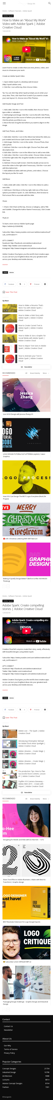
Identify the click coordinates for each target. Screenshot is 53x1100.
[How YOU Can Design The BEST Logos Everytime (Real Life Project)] (26, 477)
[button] (9, 292)
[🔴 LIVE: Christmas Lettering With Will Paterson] (26, 519)
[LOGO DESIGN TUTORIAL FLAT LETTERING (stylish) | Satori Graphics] (26, 435)
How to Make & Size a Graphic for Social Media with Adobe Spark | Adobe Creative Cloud (32, 338)
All (26, 373)
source (5, 264)
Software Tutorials (14, 11)
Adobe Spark (27, 11)
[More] (45, 284)
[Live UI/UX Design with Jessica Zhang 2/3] (26, 395)
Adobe (11, 272)
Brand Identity (35, 373)
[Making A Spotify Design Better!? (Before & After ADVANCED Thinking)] (26, 559)
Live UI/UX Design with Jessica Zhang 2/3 (18, 414)
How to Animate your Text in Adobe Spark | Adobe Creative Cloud (30, 358)
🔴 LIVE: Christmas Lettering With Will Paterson (20, 539)
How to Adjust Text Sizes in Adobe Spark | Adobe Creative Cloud (32, 347)
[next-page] (7, 586)
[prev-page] (4, 586)
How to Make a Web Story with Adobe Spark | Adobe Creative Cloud (30, 317)
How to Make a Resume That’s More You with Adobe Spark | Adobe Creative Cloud (30, 307)
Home (4, 11)
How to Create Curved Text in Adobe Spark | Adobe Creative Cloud (30, 328)
